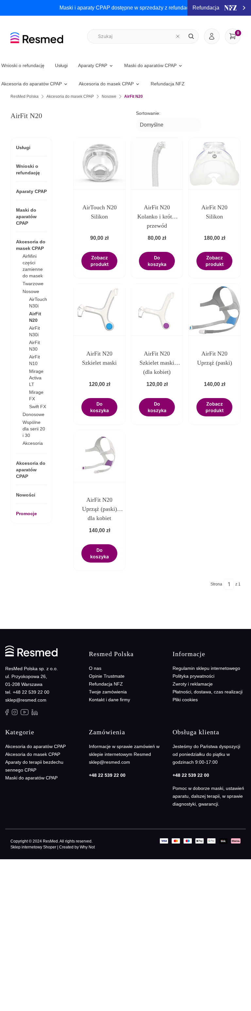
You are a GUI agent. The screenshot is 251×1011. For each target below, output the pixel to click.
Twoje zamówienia (108, 691)
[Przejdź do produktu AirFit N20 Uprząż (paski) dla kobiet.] (99, 456)
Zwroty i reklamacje (193, 684)
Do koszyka (157, 261)
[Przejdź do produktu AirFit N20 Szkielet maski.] (99, 310)
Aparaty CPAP (31, 191)
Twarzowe (33, 283)
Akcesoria (33, 443)
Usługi (23, 147)
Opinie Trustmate (107, 676)
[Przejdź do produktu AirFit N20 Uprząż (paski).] (214, 310)
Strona (216, 584)
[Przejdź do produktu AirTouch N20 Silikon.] (99, 163)
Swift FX (37, 406)
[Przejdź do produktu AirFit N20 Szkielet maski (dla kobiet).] (157, 310)
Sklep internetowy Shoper (33, 847)
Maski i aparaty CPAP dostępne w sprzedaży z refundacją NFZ (132, 7)
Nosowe (109, 96)
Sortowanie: (148, 113)
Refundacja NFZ (106, 684)
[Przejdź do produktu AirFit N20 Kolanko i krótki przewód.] (157, 163)
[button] (191, 36)
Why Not (87, 847)
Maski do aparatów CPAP (26, 216)
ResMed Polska (24, 96)
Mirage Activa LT (36, 378)
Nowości (25, 494)
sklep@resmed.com (25, 700)
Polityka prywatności (193, 676)
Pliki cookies (185, 699)
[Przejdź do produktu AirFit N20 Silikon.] (214, 163)
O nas (95, 668)
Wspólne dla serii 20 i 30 (34, 429)
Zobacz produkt (100, 261)
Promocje (26, 513)
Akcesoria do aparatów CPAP (30, 470)
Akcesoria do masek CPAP (70, 96)
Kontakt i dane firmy (109, 699)
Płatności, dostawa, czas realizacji (208, 691)
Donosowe (33, 414)
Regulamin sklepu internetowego (206, 668)
